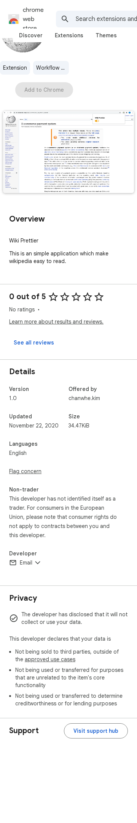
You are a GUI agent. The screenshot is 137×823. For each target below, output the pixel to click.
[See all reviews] (34, 342)
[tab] (31, 35)
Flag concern (25, 471)
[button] (68, 153)
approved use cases (50, 659)
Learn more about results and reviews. (56, 321)
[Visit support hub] (96, 731)
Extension (15, 67)
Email (26, 562)
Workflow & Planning (52, 67)
